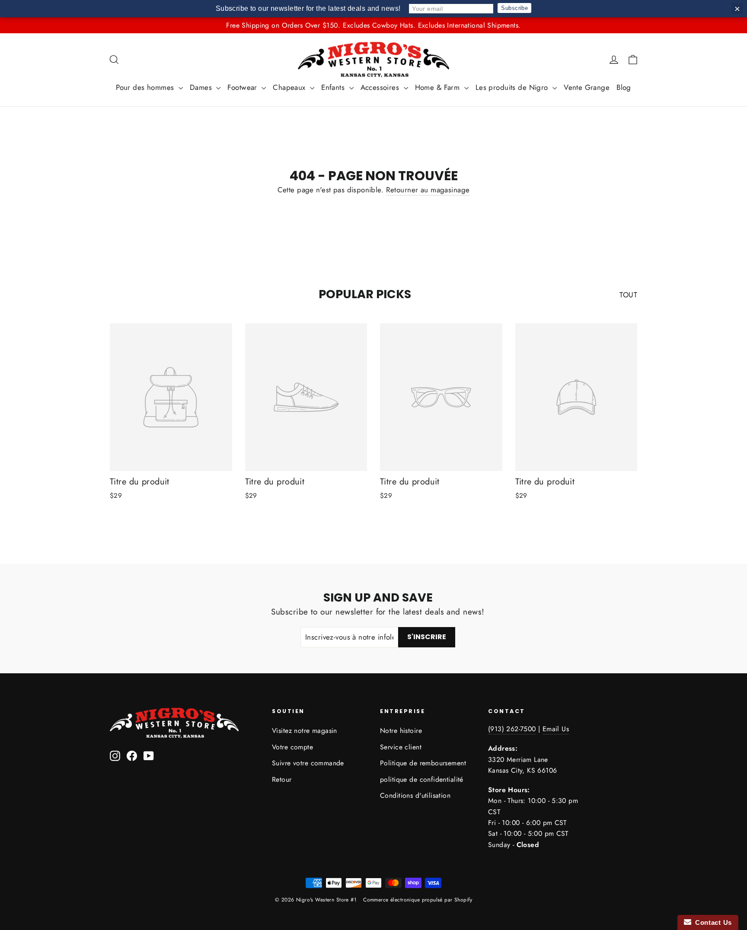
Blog (623, 87)
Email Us (556, 729)
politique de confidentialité (421, 779)
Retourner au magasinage (428, 190)
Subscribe (514, 8)
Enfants (334, 87)
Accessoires (381, 87)
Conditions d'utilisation (415, 795)
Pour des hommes (146, 87)
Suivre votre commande (308, 763)
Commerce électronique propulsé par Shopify (417, 900)
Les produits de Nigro (513, 87)
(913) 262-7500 (512, 729)
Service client (400, 747)
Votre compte (292, 747)
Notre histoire (401, 731)
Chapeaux (290, 87)
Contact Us (711, 922)
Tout (628, 295)
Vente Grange (587, 87)
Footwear (243, 87)
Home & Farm (438, 87)
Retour (282, 779)
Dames (202, 87)
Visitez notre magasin (304, 731)
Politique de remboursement (423, 763)
